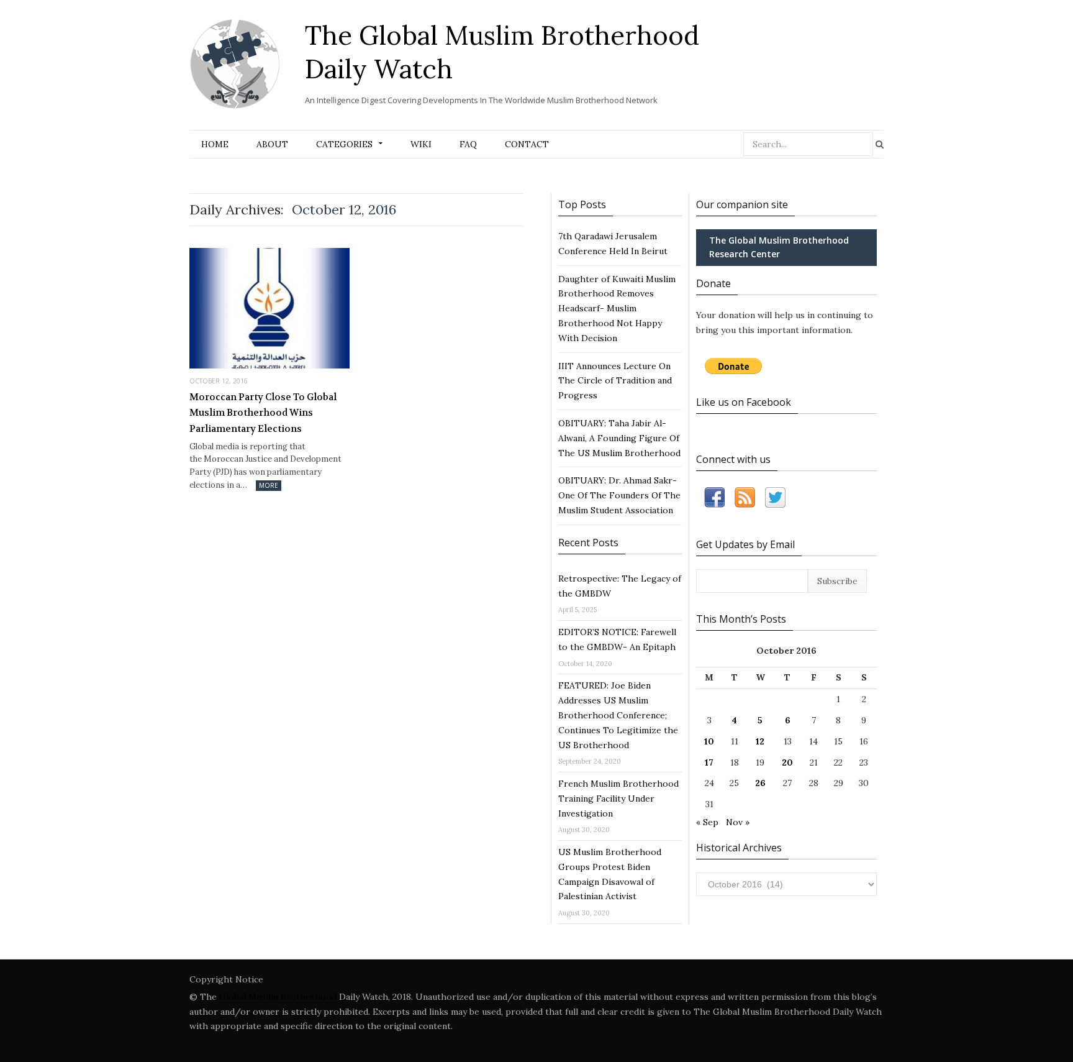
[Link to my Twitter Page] (775, 500)
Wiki (421, 144)
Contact (527, 144)
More (268, 485)
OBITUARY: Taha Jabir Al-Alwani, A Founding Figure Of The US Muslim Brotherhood (619, 438)
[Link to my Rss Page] (745, 500)
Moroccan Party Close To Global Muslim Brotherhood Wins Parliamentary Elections (263, 413)
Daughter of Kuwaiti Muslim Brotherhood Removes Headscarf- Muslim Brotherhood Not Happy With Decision (617, 308)
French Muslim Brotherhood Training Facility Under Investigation (618, 798)
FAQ (468, 144)
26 (760, 783)
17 (709, 762)
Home (215, 144)
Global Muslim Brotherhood (278, 996)
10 (709, 741)
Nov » (737, 822)
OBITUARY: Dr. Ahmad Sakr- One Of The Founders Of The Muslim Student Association (619, 495)
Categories (344, 144)
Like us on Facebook (743, 402)
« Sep (707, 822)
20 (787, 762)
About (272, 144)
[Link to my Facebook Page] (714, 500)
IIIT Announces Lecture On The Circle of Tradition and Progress (615, 380)
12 (760, 741)
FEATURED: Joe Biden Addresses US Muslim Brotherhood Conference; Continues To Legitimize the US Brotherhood (618, 715)
